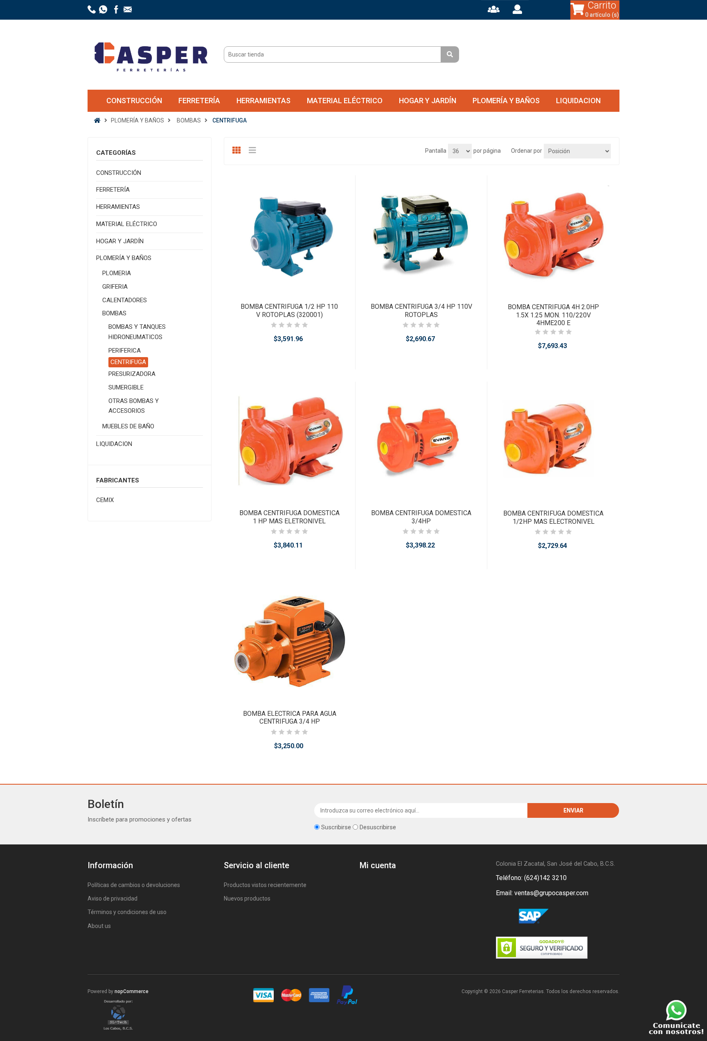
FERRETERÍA (199, 100)
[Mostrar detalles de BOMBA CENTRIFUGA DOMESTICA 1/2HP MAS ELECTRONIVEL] (553, 441)
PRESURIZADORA (131, 374)
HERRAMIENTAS (263, 100)
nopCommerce (132, 991)
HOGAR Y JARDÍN (427, 100)
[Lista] (254, 150)
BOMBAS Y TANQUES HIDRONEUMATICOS (137, 332)
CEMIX (105, 500)
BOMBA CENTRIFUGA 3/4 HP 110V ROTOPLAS (421, 310)
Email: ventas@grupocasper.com (542, 893)
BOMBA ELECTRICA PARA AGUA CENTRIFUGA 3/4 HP (289, 717)
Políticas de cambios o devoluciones (134, 885)
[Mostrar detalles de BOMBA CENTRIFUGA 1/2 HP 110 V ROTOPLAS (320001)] (289, 234)
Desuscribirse (378, 827)
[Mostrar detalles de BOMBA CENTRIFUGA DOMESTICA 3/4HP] (421, 441)
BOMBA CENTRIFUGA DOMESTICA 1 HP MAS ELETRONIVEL (289, 517)
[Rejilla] (237, 150)
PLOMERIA (116, 273)
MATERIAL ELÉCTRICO (345, 100)
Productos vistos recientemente (265, 885)
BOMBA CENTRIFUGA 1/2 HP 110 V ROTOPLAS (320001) (289, 310)
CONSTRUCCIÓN (134, 100)
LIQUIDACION (578, 100)
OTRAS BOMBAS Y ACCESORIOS (133, 406)
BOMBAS (114, 313)
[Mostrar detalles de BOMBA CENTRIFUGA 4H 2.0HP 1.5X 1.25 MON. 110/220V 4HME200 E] (553, 235)
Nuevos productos (247, 898)
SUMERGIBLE (126, 387)
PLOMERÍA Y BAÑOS (506, 100)
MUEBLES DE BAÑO (128, 426)
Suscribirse (336, 827)
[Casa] (97, 120)
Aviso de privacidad (112, 898)
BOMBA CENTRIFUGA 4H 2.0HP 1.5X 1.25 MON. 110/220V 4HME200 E (553, 314)
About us (99, 926)
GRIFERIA (115, 286)
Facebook (503, 916)
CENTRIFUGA (128, 362)
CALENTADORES (124, 300)
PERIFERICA (124, 350)
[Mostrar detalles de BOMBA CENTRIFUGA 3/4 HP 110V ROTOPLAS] (421, 234)
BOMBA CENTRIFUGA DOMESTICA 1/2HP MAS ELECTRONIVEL (553, 517)
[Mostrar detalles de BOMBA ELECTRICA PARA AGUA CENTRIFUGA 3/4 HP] (289, 641)
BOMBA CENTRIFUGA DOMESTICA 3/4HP (421, 517)
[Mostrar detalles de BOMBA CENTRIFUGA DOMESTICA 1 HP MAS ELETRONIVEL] (289, 441)
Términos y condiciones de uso (127, 912)
